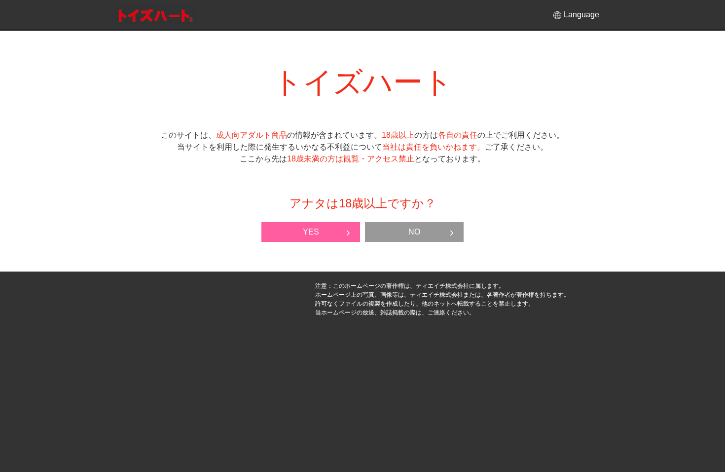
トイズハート (156, 15)
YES (311, 232)
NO (414, 232)
